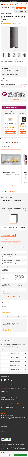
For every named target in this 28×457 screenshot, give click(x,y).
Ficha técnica (5, 247)
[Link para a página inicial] (2, 12)
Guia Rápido (5, 239)
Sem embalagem (6, 200)
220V (7, 455)
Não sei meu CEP (23, 84)
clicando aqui (14, 1)
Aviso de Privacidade (5, 428)
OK (24, 86)
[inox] (2, 80)
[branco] (4, 80)
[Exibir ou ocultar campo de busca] (15, 4)
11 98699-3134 (4, 391)
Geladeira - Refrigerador (6, 13)
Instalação (14, 247)
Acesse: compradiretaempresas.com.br (8, 405)
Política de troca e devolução (6, 431)
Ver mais (13, 384)
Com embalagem (17, 200)
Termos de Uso (4, 426)
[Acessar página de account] (22, 4)
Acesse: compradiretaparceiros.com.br (8, 415)
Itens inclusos (23, 247)
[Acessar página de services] (18, 4)
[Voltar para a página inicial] (8, 4)
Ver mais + (3, 63)
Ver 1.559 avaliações (16, 23)
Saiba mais (14, 129)
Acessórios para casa (9, 113)
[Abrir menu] (2, 4)
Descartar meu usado (14, 99)
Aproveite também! (19, 113)
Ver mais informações (13, 296)
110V (3, 455)
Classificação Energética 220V (10, 242)
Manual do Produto (7, 235)
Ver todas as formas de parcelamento (10, 74)
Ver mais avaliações (7, 334)
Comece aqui (23, 11)
